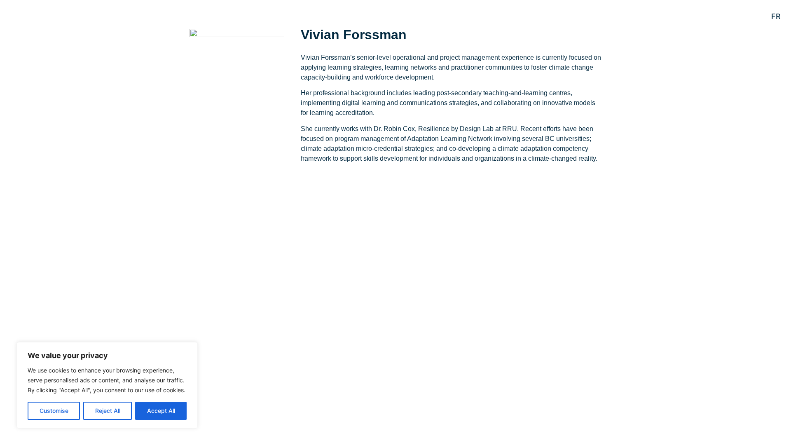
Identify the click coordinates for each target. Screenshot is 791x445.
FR (776, 16)
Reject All (107, 410)
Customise (54, 410)
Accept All (161, 410)
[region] (107, 385)
